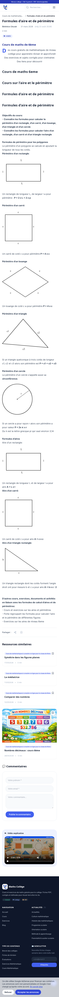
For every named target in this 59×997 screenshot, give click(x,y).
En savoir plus (36, 986)
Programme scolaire (39, 925)
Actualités (35, 912)
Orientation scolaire (39, 929)
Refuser (8, 992)
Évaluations (6, 959)
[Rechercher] (27, 7)
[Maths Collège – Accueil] (5, 7)
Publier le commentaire (20, 814)
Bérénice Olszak (9, 26)
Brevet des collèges (9, 951)
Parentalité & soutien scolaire (43, 938)
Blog (4, 925)
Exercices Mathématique (11, 964)
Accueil (5, 912)
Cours (4, 916)
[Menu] (54, 7)
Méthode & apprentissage (41, 934)
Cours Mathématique (10, 968)
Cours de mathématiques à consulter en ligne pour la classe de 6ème (13, 16)
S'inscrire (44, 965)
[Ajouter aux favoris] (21, 632)
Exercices (6, 921)
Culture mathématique (40, 916)
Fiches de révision (9, 955)
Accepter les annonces (28, 992)
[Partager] (15, 632)
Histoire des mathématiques (42, 921)
